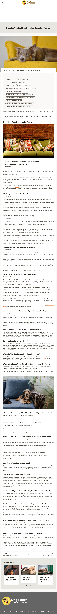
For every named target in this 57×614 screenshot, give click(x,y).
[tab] (26, 585)
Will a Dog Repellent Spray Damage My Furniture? (17, 90)
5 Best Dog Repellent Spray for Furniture (15, 77)
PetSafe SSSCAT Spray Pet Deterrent (16, 80)
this (27, 315)
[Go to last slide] (6, 574)
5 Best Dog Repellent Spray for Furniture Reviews (17, 79)
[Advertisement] (28, 13)
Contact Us (34, 611)
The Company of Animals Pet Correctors (17, 82)
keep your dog (19, 318)
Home (4, 611)
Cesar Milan (18, 522)
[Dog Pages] (28, 2)
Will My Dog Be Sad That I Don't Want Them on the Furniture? (20, 105)
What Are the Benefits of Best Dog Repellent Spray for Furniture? (20, 96)
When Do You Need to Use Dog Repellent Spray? (17, 93)
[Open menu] (2, 2)
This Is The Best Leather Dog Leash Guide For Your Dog (11, 579)
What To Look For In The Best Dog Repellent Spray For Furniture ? (20, 97)
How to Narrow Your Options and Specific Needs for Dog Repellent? (21, 88)
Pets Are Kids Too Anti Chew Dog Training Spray (19, 85)
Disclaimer (42, 611)
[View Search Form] (55, 2)
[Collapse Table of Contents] (51, 75)
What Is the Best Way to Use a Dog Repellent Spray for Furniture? (20, 94)
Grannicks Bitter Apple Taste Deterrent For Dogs (19, 84)
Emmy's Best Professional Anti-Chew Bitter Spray (19, 87)
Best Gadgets (28, 25)
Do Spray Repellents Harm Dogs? (13, 91)
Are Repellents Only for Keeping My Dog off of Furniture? (19, 103)
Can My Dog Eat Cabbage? (48, 554)
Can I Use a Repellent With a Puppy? (14, 100)
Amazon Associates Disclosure (22, 611)
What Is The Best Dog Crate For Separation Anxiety (45, 579)
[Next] (51, 574)
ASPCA (45, 358)
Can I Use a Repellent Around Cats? (14, 99)
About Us (11, 611)
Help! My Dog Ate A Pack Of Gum (10, 554)
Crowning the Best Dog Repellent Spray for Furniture (18, 106)
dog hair (17, 187)
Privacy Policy (51, 611)
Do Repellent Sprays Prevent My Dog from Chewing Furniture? (20, 102)
